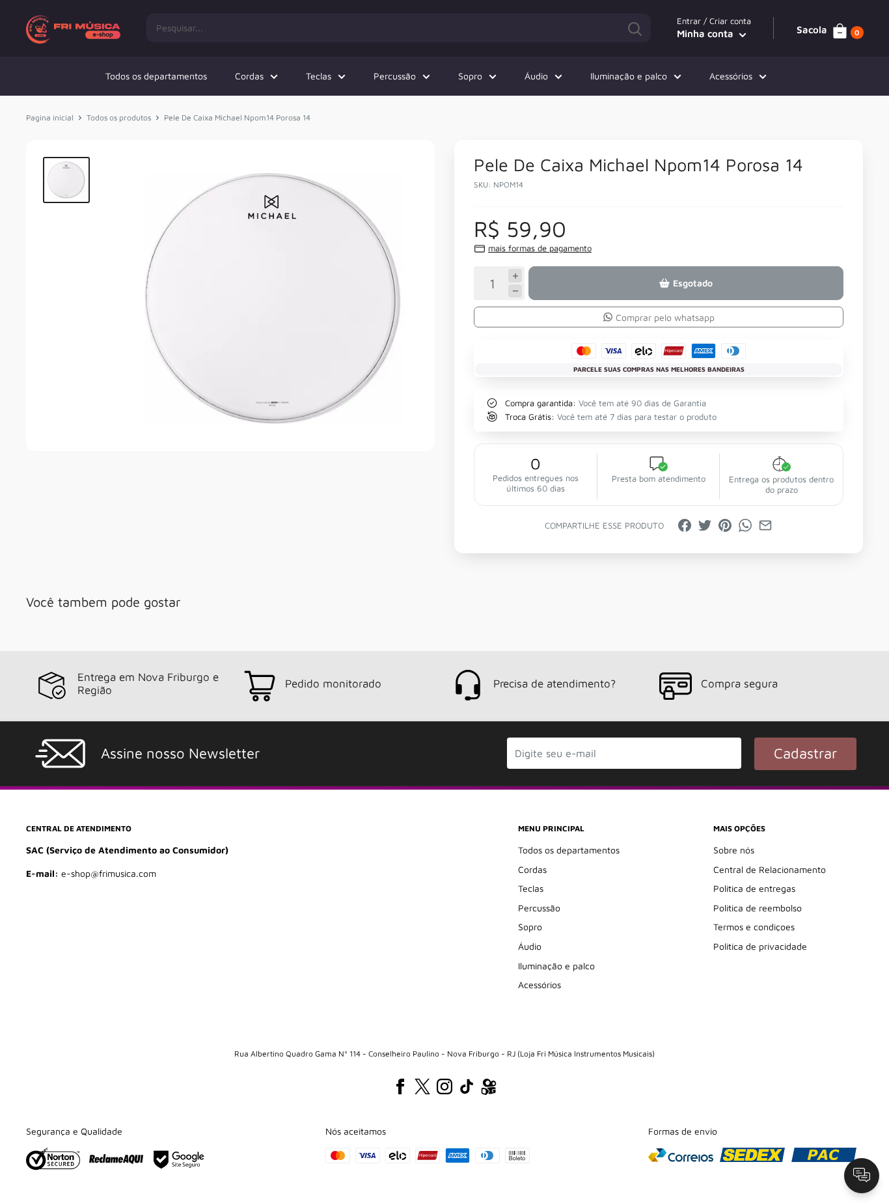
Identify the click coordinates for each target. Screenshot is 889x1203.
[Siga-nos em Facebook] (400, 1086)
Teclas (318, 75)
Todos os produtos (119, 117)
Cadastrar (805, 753)
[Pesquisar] (634, 28)
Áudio (536, 75)
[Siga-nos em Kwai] (489, 1089)
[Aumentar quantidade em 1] (515, 276)
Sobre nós (733, 849)
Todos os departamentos (156, 75)
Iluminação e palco (628, 75)
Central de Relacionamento (769, 869)
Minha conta (706, 33)
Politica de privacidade (760, 946)
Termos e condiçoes (754, 926)
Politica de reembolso (757, 907)
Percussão (395, 75)
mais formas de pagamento (540, 248)
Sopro (470, 75)
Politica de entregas (754, 888)
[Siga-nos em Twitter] (422, 1086)
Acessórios (730, 75)
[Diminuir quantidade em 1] (515, 291)
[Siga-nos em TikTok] (466, 1086)
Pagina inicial (50, 117)
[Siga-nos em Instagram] (444, 1086)
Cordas (249, 75)
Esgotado (693, 282)
